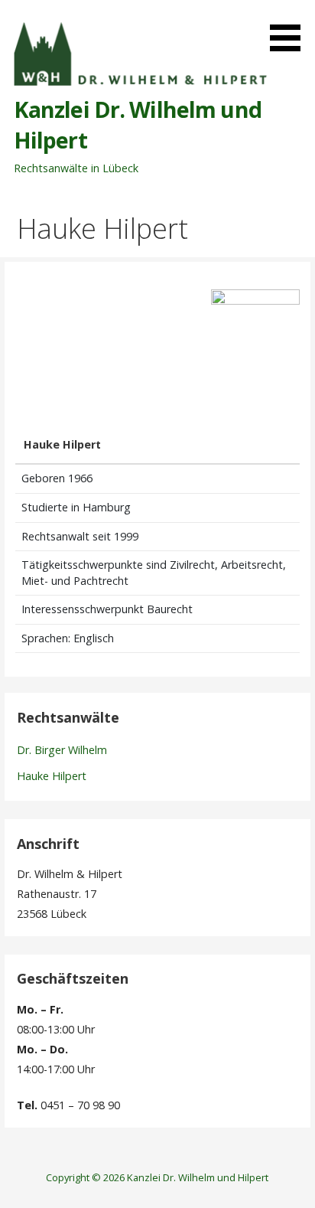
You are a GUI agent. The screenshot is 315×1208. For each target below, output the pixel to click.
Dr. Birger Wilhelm (62, 750)
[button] (290, 28)
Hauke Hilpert (51, 776)
